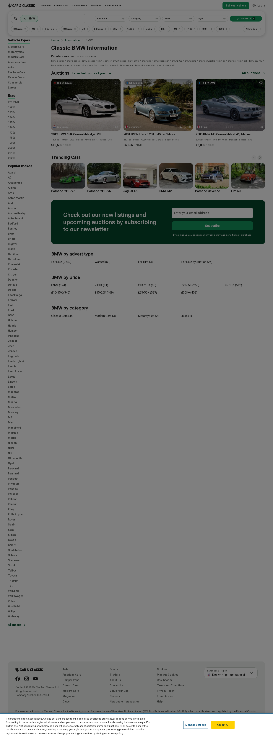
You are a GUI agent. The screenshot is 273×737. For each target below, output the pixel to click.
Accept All (223, 724)
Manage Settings (195, 724)
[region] (136, 725)
